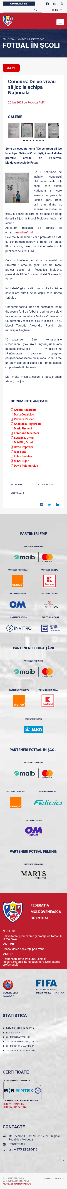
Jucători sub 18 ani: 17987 (21, 1050)
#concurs (16, 484)
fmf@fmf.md (17, 1144)
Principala (9, 39)
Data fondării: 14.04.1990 (20, 1028)
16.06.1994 (58, 993)
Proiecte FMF (36, 39)
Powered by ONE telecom (54, 1179)
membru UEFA (10, 993)
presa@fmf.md (23, 232)
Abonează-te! (19, 3)
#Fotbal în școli (45, 484)
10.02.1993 (8, 996)
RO (56, 10)
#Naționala (17, 493)
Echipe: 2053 (13, 1032)
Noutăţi (21, 39)
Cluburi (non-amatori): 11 (20, 1046)
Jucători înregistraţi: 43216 (22, 1041)
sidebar (11, 68)
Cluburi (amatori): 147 (18, 1037)
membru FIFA (43, 993)
